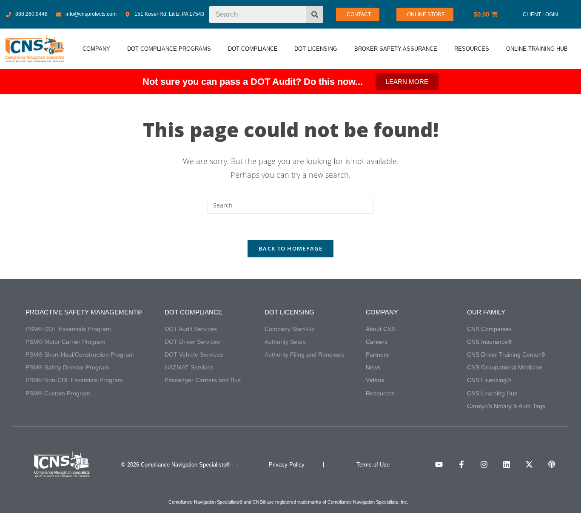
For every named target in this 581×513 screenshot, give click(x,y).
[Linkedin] (506, 464)
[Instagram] (484, 464)
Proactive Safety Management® (84, 312)
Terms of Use (373, 464)
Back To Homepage (290, 248)
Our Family (486, 312)
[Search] (314, 14)
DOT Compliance (193, 312)
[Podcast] (551, 464)
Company (382, 312)
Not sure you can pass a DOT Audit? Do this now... (252, 81)
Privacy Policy (287, 464)
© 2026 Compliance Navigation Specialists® (176, 464)
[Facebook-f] (461, 464)
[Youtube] (439, 464)
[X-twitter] (529, 464)
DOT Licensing (289, 312)
